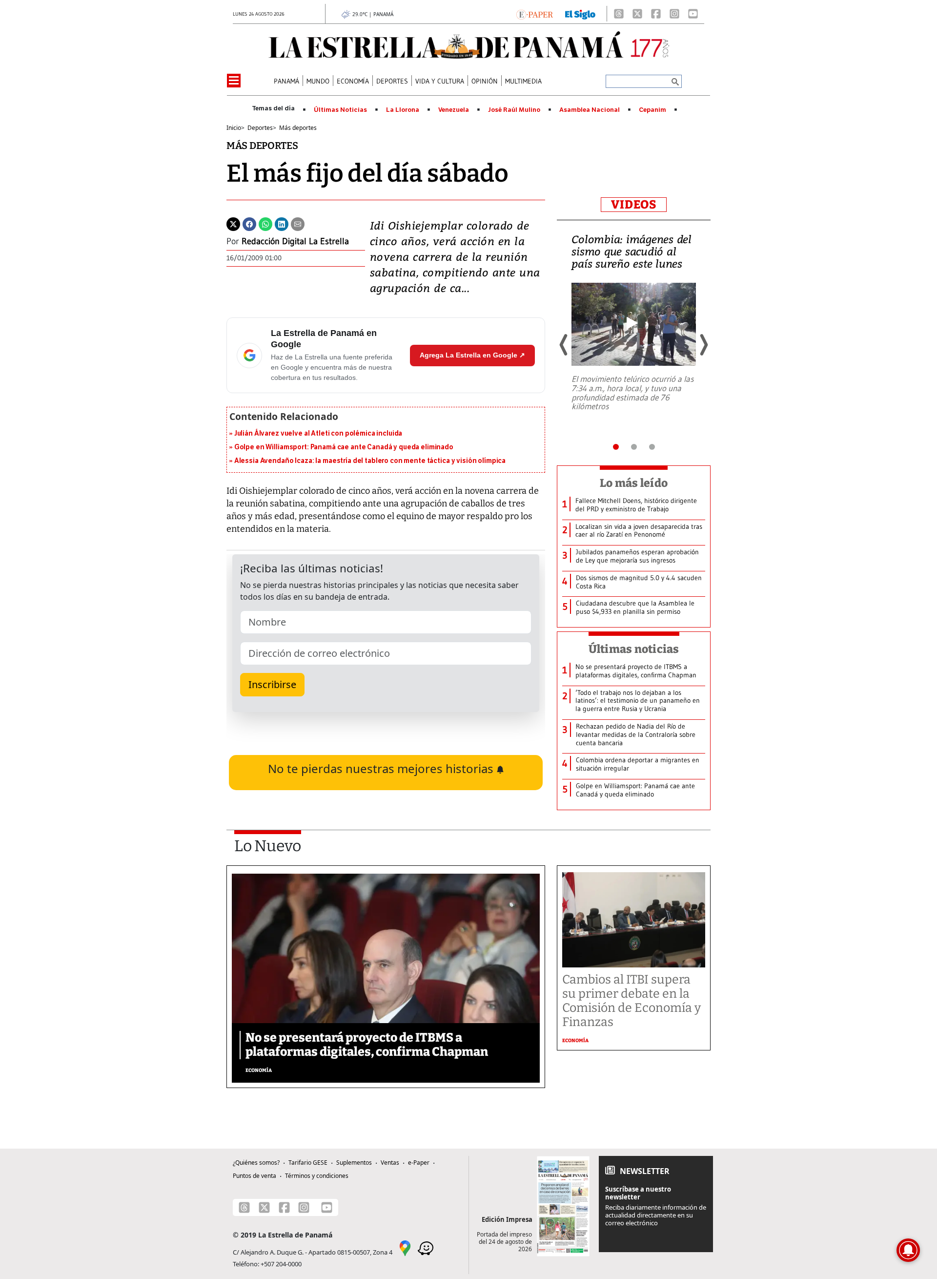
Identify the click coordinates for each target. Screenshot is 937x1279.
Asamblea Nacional (589, 110)
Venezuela (453, 110)
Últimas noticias (634, 649)
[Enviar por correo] (298, 223)
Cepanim (652, 110)
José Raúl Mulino (514, 110)
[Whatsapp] (265, 223)
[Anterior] (564, 345)
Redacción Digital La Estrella (295, 241)
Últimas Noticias (340, 110)
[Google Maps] (405, 1247)
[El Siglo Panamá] (580, 13)
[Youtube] (693, 13)
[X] (637, 13)
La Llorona (402, 110)
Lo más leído (634, 483)
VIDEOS (633, 204)
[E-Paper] (534, 13)
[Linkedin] (281, 223)
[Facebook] (656, 13)
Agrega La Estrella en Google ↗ (472, 355)
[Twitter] (233, 223)
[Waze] (425, 1247)
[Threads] (619, 13)
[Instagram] (674, 13)
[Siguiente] (703, 345)
